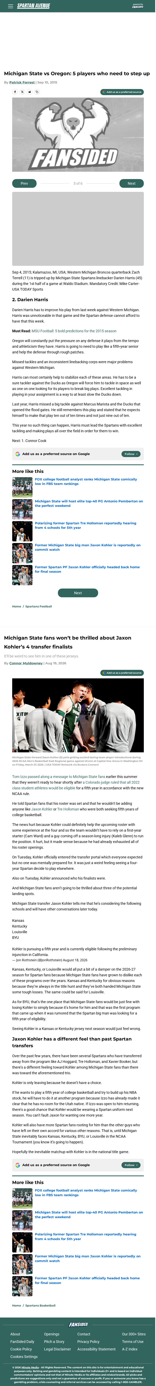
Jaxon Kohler (41, 809)
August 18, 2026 (75, 960)
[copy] (37, 92)
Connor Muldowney (26, 663)
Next (131, 183)
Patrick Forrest (22, 82)
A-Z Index (130, 1349)
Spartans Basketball (40, 1305)
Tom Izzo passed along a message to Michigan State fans (58, 776)
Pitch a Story (54, 1341)
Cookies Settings (24, 1356)
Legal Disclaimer (57, 1349)
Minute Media (30, 1367)
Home (16, 606)
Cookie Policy (21, 1349)
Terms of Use (133, 1341)
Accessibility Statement (96, 1349)
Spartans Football (38, 606)
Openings (51, 1334)
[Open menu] (10, 6)
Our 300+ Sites (134, 1334)
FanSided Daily (22, 1341)
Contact (83, 1334)
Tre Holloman (68, 809)
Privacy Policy (88, 1341)
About (15, 1334)
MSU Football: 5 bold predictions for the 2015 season (74, 331)
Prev (24, 183)
